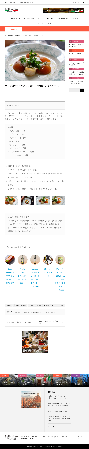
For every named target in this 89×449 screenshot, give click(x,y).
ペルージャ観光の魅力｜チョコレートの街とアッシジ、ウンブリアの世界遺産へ (59, 404)
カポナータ (51, 426)
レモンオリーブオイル (50, 312)
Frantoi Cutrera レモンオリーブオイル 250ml (22, 276)
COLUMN (40, 23)
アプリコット (11, 312)
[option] (9, 380)
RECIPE (40, 18)
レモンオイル (26, 312)
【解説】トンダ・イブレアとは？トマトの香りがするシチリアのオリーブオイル (59, 397)
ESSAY (49, 23)
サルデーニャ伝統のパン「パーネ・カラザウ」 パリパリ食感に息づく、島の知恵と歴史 (59, 418)
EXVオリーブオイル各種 (47, 272)
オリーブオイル (19, 312)
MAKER (75, 18)
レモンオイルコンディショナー (37, 312)
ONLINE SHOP (15, 18)
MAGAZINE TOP (29, 18)
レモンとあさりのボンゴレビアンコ (57, 411)
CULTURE (50, 18)
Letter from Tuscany (63, 18)
